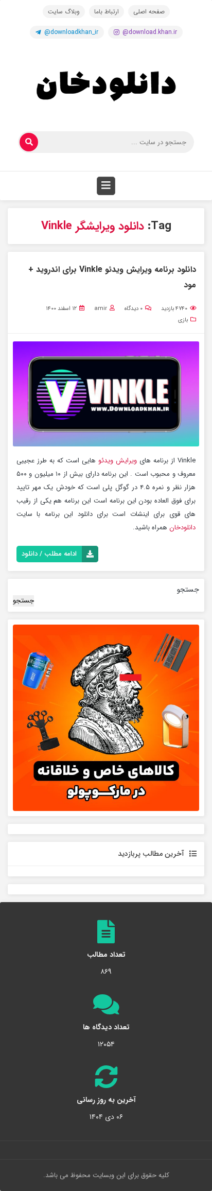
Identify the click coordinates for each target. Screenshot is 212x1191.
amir (100, 308)
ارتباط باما (106, 11)
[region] (106, 718)
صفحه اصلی (149, 11)
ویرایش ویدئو (117, 460)
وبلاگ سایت (64, 11)
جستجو (188, 589)
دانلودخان (182, 527)
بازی (183, 320)
